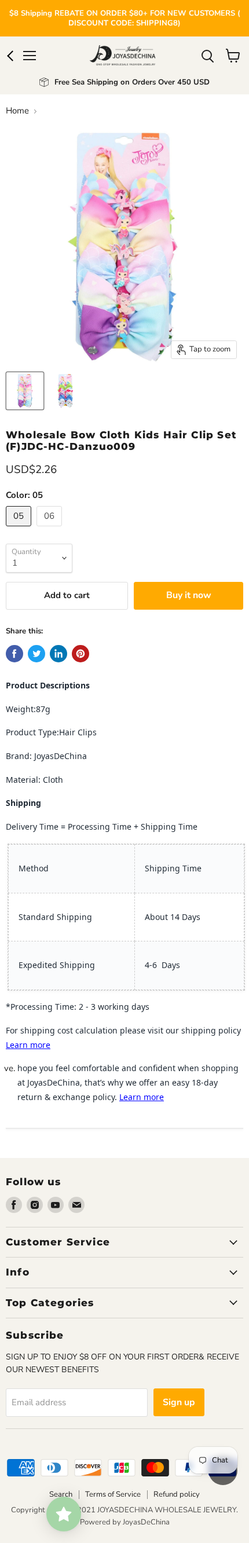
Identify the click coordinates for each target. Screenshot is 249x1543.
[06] (50, 529)
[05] (20, 529)
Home (17, 111)
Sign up (179, 1402)
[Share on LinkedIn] (58, 653)
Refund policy (176, 1494)
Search (60, 1494)
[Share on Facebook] (14, 653)
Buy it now (188, 595)
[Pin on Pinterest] (80, 653)
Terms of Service (113, 1494)
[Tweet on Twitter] (36, 653)
